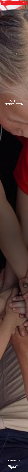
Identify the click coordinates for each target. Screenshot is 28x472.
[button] (24, 3)
